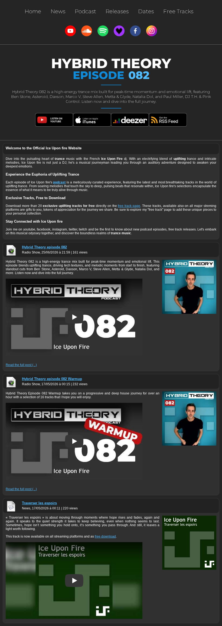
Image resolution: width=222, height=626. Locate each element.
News (58, 11)
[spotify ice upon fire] (102, 30)
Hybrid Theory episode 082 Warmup (52, 379)
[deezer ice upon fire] (119, 30)
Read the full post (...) (21, 365)
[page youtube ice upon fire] (70, 30)
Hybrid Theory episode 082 (44, 247)
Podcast (85, 11)
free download (105, 536)
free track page (129, 206)
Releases (117, 11)
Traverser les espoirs (39, 503)
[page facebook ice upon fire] (135, 30)
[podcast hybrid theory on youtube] (54, 120)
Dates (146, 11)
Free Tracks (178, 11)
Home (33, 11)
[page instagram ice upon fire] (151, 30)
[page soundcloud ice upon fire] (86, 30)
